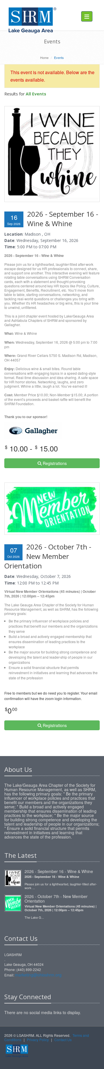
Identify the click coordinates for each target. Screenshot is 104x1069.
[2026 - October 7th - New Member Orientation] (13, 902)
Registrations (54, 463)
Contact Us (63, 1039)
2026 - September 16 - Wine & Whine (59, 871)
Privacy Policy (38, 1039)
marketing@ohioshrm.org (38, 975)
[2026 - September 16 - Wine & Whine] (13, 877)
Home (44, 57)
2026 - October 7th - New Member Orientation (56, 898)
